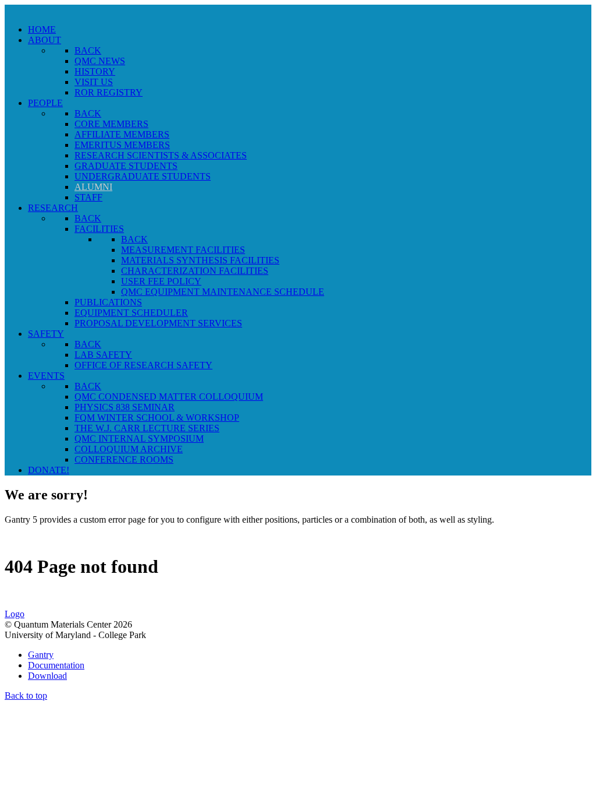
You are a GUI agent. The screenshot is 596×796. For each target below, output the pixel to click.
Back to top (26, 695)
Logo (14, 614)
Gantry (41, 655)
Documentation (56, 665)
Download (47, 676)
